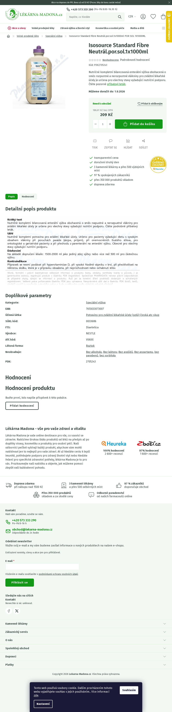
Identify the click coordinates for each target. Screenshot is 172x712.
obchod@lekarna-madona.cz (32, 529)
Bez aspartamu (143, 352)
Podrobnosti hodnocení (135, 59)
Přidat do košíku (142, 124)
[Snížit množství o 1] (95, 124)
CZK (130, 16)
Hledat (120, 17)
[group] (44, 75)
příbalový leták (116, 84)
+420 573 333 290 (82, 9)
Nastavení (43, 703)
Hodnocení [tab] (28, 196)
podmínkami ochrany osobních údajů (58, 574)
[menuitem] (16, 28)
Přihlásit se (19, 582)
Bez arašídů (125, 352)
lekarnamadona (16, 611)
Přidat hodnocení (22, 405)
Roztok (90, 345)
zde (36, 695)
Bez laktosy (110, 352)
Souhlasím (129, 690)
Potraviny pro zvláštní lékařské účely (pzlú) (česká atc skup (122, 315)
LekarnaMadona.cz (8, 611)
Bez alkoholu (94, 352)
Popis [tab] (11, 196)
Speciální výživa (95, 302)
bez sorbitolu (107, 355)
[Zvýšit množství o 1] (110, 124)
